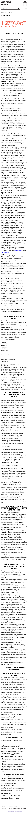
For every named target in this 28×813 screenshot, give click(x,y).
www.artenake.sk (18, 250)
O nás (3, 806)
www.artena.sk (5, 252)
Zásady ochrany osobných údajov (17, 808)
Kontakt (4, 808)
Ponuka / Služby (13, 806)
